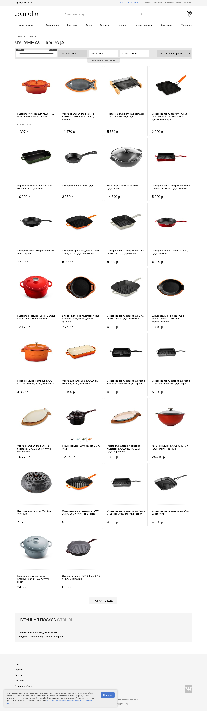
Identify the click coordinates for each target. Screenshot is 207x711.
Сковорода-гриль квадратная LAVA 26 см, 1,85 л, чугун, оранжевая (80, 512)
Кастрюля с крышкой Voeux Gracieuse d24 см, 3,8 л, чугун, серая (33, 579)
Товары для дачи (143, 25)
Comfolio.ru (20, 36)
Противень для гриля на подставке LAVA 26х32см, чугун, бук (125, 115)
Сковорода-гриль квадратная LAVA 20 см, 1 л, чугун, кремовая (125, 252)
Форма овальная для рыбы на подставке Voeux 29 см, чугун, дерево (78, 116)
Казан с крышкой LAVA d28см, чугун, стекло (122, 187)
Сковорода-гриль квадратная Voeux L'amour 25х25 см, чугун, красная (171, 187)
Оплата (147, 3)
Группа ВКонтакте (188, 689)
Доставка (158, 3)
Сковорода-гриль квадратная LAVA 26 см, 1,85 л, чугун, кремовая (125, 317)
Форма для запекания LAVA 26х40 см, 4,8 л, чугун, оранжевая (80, 382)
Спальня (104, 25)
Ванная (122, 25)
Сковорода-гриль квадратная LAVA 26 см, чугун (170, 512)
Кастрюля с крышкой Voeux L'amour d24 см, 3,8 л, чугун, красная (36, 317)
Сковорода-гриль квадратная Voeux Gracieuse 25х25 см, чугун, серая (171, 382)
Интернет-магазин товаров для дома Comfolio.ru (26, 13)
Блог (121, 3)
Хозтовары (166, 25)
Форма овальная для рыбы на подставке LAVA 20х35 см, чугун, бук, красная (34, 448)
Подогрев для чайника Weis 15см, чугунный (35, 512)
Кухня (89, 25)
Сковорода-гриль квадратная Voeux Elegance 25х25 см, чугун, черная (126, 382)
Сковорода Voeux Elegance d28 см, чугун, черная (35, 252)
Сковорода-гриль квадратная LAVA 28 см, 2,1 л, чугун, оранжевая (80, 252)
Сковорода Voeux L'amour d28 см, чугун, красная (170, 252)
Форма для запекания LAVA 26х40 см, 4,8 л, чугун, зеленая (35, 187)
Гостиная (72, 25)
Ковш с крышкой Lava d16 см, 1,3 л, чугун (81, 447)
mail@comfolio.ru (120, 704)
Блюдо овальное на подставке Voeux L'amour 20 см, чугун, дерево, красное (168, 318)
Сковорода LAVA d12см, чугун (77, 185)
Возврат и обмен (173, 3)
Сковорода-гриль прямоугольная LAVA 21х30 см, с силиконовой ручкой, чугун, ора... (169, 116)
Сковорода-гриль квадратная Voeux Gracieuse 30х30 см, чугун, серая (126, 512)
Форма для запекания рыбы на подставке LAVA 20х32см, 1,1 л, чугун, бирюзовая (123, 448)
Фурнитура (186, 25)
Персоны (132, 3)
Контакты (188, 3)
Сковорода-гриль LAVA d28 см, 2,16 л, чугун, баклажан (81, 577)
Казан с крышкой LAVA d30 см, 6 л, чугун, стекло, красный (170, 447)
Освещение (52, 25)
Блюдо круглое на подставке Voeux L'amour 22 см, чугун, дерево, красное (80, 318)
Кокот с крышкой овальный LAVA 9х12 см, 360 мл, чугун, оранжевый (35, 382)
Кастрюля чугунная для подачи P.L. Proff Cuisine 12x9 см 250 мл (36, 115)
